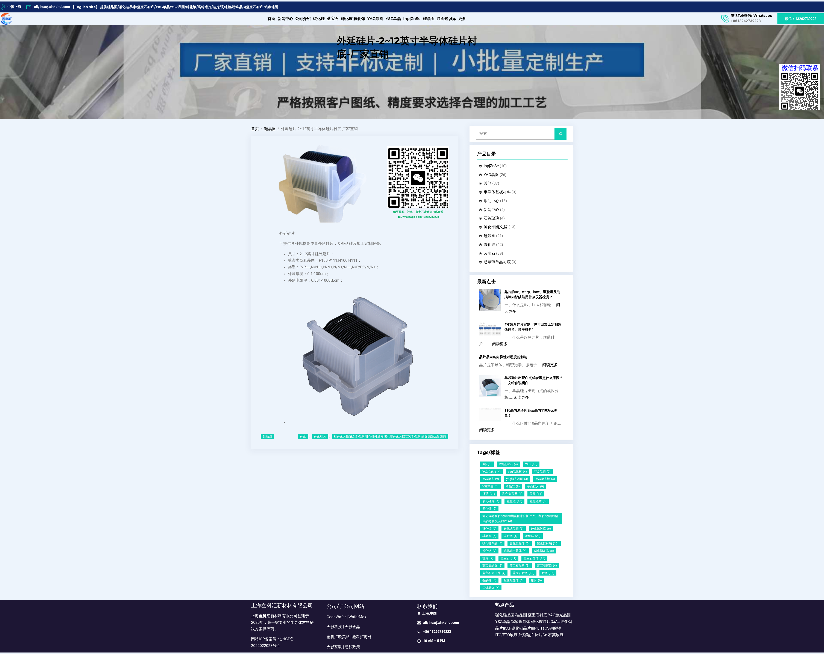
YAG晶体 (491, 471)
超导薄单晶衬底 (497, 262)
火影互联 (334, 647)
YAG (531, 464)
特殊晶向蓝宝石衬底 (247, 7)
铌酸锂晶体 (514, 580)
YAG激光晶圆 (559, 615)
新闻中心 (491, 209)
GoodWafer (336, 617)
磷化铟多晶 (544, 550)
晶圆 (536, 493)
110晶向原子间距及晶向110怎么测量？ (530, 413)
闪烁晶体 (490, 587)
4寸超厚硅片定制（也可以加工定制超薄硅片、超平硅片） (532, 327)
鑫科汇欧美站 (338, 637)
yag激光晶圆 (517, 479)
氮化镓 (489, 508)
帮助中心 (491, 201)
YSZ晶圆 (178, 7)
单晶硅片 (535, 486)
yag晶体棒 (517, 471)
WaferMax (357, 617)
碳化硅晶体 (520, 543)
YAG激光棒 (545, 479)
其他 (487, 183)
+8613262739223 (746, 21)
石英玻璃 (491, 218)
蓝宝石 (489, 253)
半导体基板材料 (497, 192)
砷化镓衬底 (541, 528)
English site (85, 7)
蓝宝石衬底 (145, 7)
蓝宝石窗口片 (493, 573)
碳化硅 (489, 244)
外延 (303, 436)
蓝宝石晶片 (520, 565)
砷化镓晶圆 (514, 528)
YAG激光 (490, 479)
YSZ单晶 (490, 486)
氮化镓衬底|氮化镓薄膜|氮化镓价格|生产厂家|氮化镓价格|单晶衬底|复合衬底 (520, 518)
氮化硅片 (538, 501)
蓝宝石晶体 (534, 558)
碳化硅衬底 (548, 543)
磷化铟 (489, 550)
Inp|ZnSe (491, 166)
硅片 (216, 7)
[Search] (560, 134)
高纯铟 (226, 7)
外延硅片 (320, 436)
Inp (487, 464)
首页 (255, 129)
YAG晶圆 (491, 175)
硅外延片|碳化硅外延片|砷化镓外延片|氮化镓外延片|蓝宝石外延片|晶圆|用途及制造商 (390, 436)
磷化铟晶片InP (524, 628)
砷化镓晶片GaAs (545, 621)
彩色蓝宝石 (512, 493)
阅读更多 (499, 344)
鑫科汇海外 (362, 637)
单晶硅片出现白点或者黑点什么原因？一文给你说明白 (533, 380)
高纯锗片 (204, 7)
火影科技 (334, 627)
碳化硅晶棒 (127, 7)
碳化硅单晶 (492, 543)
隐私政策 (352, 647)
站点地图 (271, 7)
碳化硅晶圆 (505, 615)
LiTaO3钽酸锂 (549, 628)
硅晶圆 (112, 7)
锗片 (536, 580)
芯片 (487, 558)
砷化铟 (191, 7)
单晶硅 (513, 486)
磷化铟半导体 (515, 550)
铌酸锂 (489, 580)
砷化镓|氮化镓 (496, 227)
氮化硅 (514, 501)
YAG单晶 (163, 7)
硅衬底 (511, 536)
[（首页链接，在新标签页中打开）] (6, 18)
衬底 (548, 573)
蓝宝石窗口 (547, 565)
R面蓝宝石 (508, 464)
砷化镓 (489, 528)
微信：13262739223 (800, 19)
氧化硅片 (490, 501)
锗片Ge (541, 635)
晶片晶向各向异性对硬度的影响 (503, 357)
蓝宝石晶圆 (492, 565)
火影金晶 (352, 627)
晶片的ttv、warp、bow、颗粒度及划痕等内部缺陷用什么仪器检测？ (532, 294)
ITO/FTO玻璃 (506, 635)
